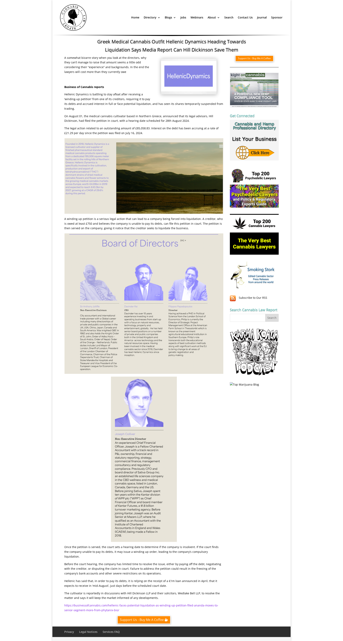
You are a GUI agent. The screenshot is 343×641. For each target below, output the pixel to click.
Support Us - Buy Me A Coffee (142, 620)
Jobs (183, 17)
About (212, 17)
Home (135, 17)
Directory (150, 17)
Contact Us (245, 17)
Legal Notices (88, 632)
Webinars (197, 17)
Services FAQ (111, 632)
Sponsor (276, 17)
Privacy (69, 632)
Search (228, 17)
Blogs (168, 17)
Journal (262, 17)
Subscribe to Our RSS (253, 298)
